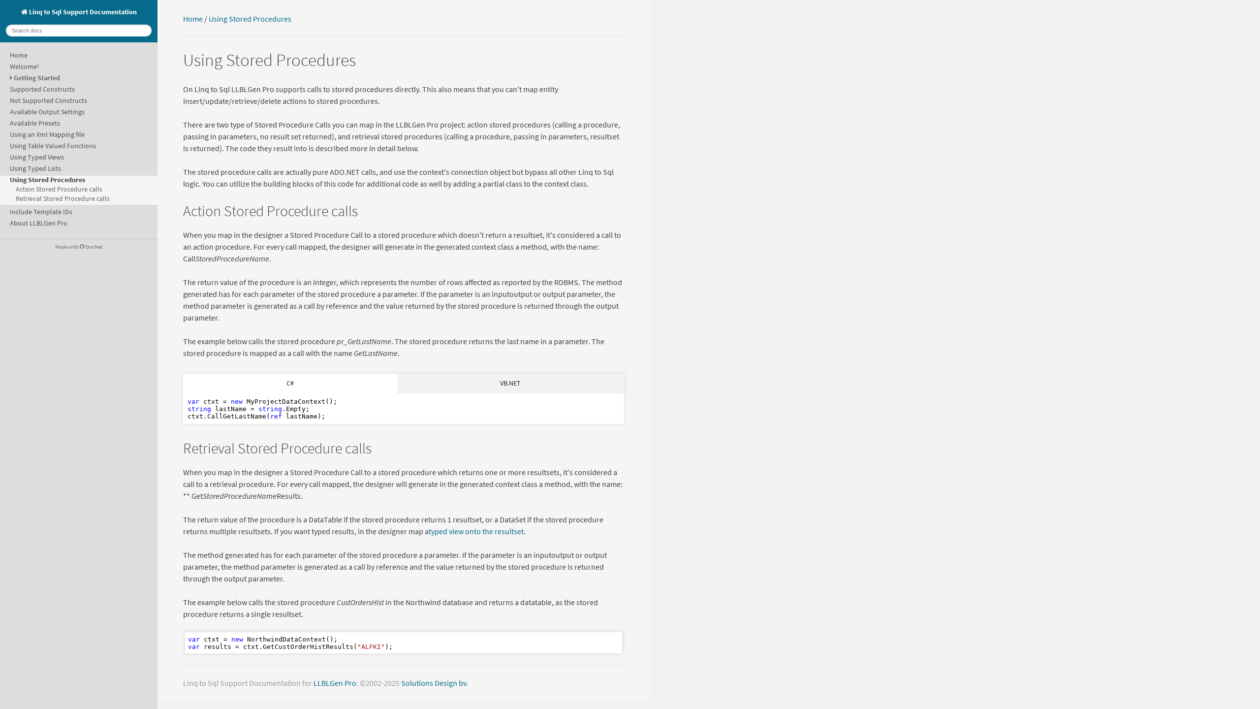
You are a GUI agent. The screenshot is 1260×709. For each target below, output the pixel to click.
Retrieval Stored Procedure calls (63, 198)
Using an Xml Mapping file (47, 134)
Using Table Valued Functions (53, 145)
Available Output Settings (47, 111)
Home (19, 55)
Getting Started (37, 77)
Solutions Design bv (433, 683)
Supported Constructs (42, 89)
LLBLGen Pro (335, 683)
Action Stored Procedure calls (59, 189)
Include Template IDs (41, 211)
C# (290, 383)
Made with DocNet (78, 246)
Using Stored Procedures (47, 179)
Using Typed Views (37, 157)
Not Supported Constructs (48, 100)
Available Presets (35, 123)
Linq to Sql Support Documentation (82, 11)
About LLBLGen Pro (38, 223)
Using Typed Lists (35, 168)
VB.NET (510, 383)
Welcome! (24, 66)
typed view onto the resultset (476, 531)
